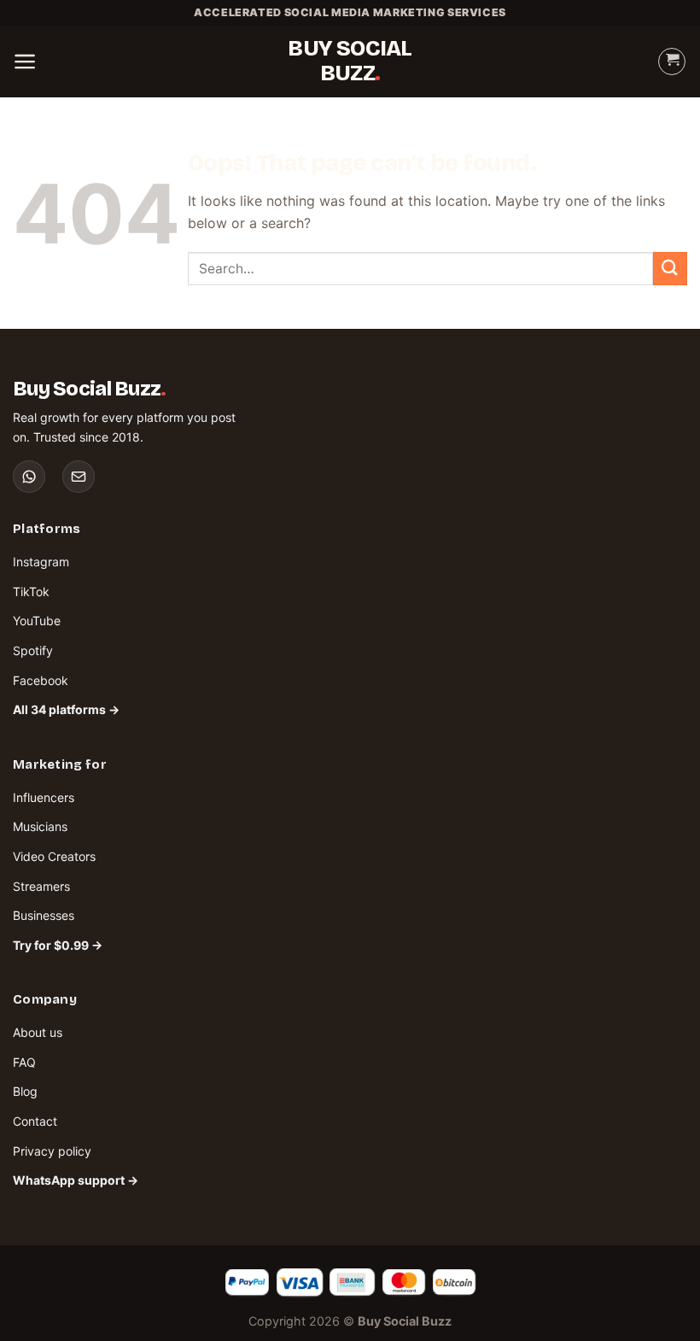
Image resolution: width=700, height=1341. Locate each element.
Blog (25, 1091)
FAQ (24, 1062)
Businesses (43, 915)
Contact (35, 1121)
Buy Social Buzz (349, 61)
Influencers (43, 797)
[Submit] (670, 268)
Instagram (41, 561)
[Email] (78, 476)
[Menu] (25, 61)
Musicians (40, 826)
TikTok (31, 591)
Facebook (40, 680)
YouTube (37, 620)
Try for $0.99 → (57, 945)
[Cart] (671, 61)
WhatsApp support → (75, 1180)
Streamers (41, 886)
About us (37, 1032)
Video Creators (54, 856)
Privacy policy (52, 1151)
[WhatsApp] (29, 476)
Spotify (33, 650)
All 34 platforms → (66, 709)
